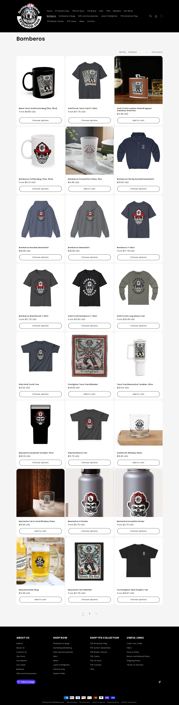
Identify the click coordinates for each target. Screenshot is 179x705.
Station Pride (59, 673)
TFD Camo (95, 656)
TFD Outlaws (95, 665)
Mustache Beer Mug (29, 590)
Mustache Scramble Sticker (131, 521)
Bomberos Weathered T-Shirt (33, 316)
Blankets (20, 669)
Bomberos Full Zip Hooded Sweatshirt (135, 179)
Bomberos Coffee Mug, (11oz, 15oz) (36, 179)
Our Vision (21, 665)
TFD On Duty (96, 660)
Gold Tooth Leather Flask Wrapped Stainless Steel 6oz (134, 109)
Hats (55, 656)
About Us (20, 647)
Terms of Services (135, 665)
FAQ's (129, 647)
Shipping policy (113, 702)
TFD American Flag (98, 643)
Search (19, 643)
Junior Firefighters (61, 665)
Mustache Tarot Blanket (80, 590)
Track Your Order (134, 643)
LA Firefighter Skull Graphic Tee (132, 590)
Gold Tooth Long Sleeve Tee (131, 316)
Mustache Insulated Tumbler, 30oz (36, 453)
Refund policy (72, 702)
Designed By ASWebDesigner (53, 702)
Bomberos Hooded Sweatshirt (34, 247)
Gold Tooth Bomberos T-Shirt (82, 316)
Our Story (20, 656)
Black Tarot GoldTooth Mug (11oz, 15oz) (38, 108)
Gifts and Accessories (26, 673)
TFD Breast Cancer (98, 652)
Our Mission (21, 660)
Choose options (40, 120)
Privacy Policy (133, 652)
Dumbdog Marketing (62, 647)
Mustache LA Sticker (78, 521)
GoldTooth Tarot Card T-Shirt (82, 108)
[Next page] (96, 613)
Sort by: (122, 52)
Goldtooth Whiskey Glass (129, 453)
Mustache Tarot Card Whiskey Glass (37, 521)
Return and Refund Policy (138, 656)
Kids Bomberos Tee (77, 453)
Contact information (129, 702)
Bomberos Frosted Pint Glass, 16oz (85, 179)
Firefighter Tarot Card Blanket (83, 384)
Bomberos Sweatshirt (79, 247)
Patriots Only (59, 669)
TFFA (92, 669)
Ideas (55, 660)
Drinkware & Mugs (61, 643)
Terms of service (98, 702)
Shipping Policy (133, 660)
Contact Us (21, 652)
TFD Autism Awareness (100, 647)
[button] (150, 16)
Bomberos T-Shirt (126, 247)
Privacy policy (85, 702)
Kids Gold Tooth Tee (29, 384)
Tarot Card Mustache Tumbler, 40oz (135, 384)
